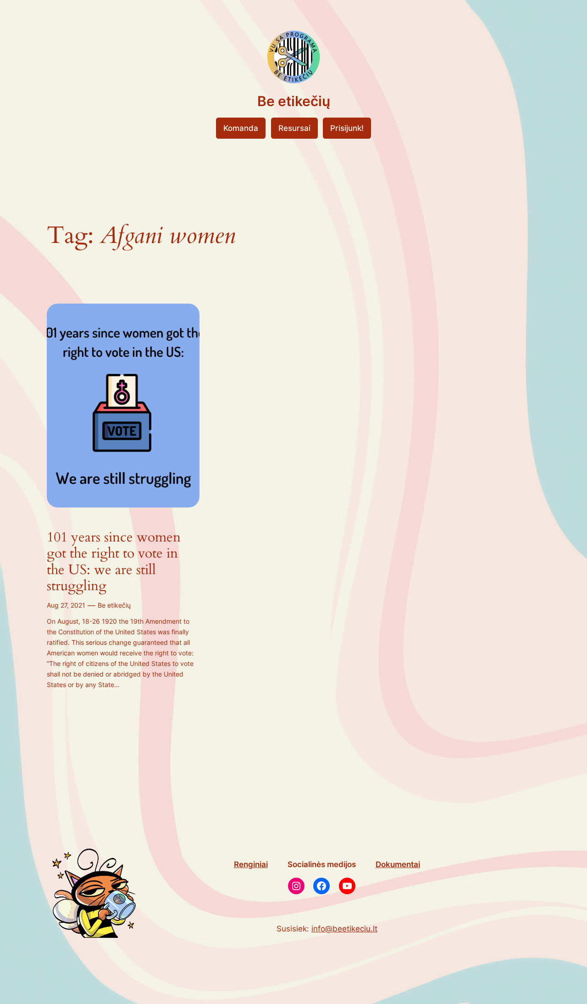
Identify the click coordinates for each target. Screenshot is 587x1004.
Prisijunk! (347, 128)
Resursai (294, 128)
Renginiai (251, 864)
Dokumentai (398, 864)
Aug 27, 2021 (66, 605)
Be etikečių (293, 101)
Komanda (240, 128)
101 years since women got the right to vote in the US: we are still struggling (114, 562)
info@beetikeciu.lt (344, 928)
